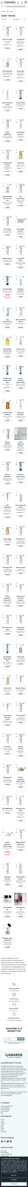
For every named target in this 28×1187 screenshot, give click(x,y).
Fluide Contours (7, 258)
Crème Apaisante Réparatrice (7, 598)
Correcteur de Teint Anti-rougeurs (20, 598)
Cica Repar (7, 746)
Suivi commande (5, 1152)
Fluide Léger (20, 71)
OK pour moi (14, 1184)
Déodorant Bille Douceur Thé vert (7, 198)
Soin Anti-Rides (7, 289)
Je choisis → (14, 1175)
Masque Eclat (7, 777)
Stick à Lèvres (20, 349)
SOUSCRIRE (21, 1039)
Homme (3, 1128)
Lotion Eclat (7, 688)
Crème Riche (20, 39)
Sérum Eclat (20, 657)
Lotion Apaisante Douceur (21, 444)
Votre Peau (3, 1131)
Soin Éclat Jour (20, 539)
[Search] (22, 3)
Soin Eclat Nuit (20, 715)
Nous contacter (14, 1010)
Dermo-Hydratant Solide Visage (7, 844)
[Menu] (2, 3)
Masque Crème (20, 567)
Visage (2, 1119)
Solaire (2, 1124)
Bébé (2, 1126)
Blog (2, 1113)
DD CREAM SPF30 (7, 808)
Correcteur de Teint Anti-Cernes (7, 717)
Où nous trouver (5, 1111)
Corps (2, 1121)
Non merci (14, 1179)
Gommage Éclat (7, 567)
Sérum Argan (7, 539)
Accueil (3, 11)
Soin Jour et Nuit (7, 39)
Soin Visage (7, 229)
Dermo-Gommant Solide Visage (20, 779)
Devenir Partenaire (5, 1109)
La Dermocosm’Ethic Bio (6, 1106)
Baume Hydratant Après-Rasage (20, 380)
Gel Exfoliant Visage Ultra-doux (7, 659)
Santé (2, 1130)
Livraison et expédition (6, 1154)
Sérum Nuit (20, 163)
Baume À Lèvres (20, 688)
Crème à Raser (20, 103)
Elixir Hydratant (7, 71)
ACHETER (7, 52)
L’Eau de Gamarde (5, 1107)
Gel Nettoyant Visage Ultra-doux (7, 380)
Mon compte (4, 1150)
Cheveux (3, 1123)
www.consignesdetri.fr (6, 1095)
